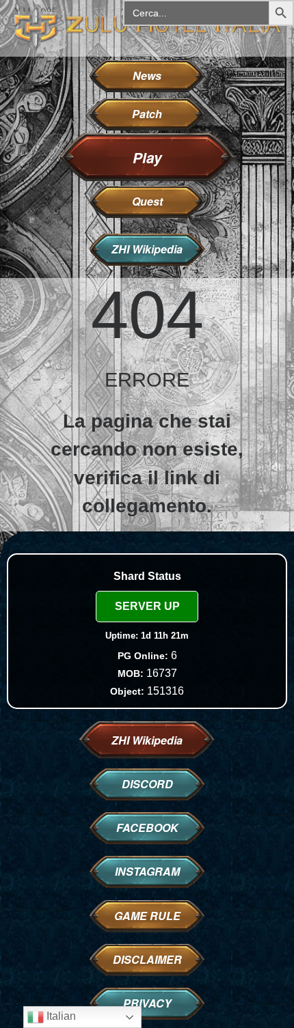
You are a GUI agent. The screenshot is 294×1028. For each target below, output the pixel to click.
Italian (60, 1016)
